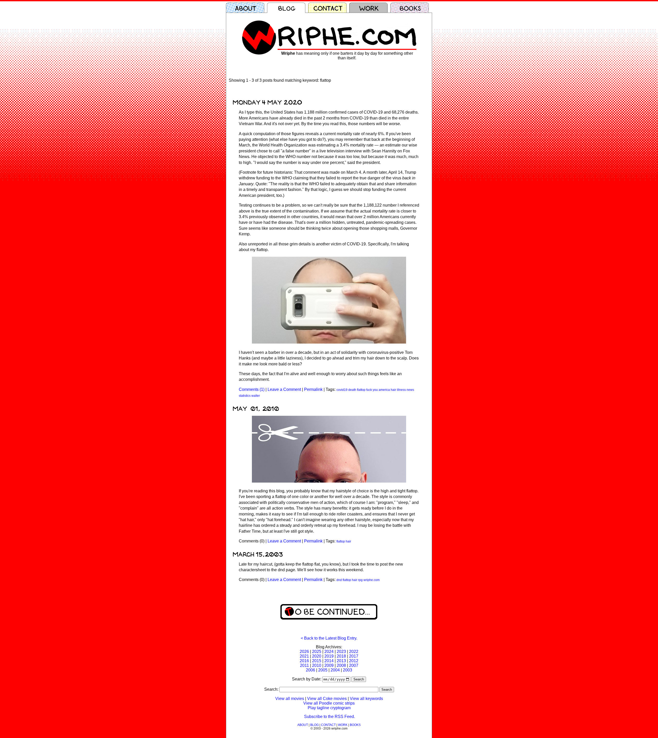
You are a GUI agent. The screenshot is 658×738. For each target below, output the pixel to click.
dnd (339, 580)
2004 (335, 670)
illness (401, 390)
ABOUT (302, 725)
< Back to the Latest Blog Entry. (329, 638)
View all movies (289, 698)
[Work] (369, 8)
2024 (329, 651)
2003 (347, 670)
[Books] (411, 8)
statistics (245, 396)
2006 (310, 670)
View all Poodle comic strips (329, 703)
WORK (343, 725)
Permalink (313, 389)
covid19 (342, 390)
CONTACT (328, 725)
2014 (329, 661)
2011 (304, 665)
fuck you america (378, 390)
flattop (361, 390)
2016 (304, 661)
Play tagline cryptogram (329, 708)
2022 (353, 651)
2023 (341, 651)
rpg (360, 580)
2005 (322, 670)
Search (358, 679)
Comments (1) (251, 389)
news (410, 390)
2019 (329, 656)
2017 (353, 656)
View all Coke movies (327, 698)
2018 (341, 656)
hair (393, 390)
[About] (246, 8)
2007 (353, 665)
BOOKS (355, 725)
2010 (316, 665)
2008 (341, 665)
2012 (353, 661)
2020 (316, 656)
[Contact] (328, 8)
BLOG (314, 725)
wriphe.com (371, 580)
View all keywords (366, 698)
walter (255, 396)
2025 (316, 651)
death (352, 390)
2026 (304, 651)
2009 (329, 665)
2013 (341, 661)
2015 (316, 661)
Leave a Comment (284, 389)
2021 (304, 656)
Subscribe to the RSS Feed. (329, 716)
